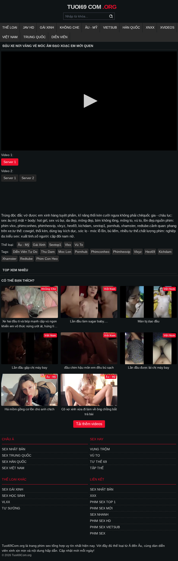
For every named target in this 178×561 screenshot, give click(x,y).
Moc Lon (64, 252)
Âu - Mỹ (91, 27)
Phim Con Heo (47, 258)
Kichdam (165, 252)
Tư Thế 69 (98, 462)
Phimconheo (100, 252)
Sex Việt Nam (13, 468)
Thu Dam (48, 252)
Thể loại (9, 27)
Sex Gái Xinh (12, 489)
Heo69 (150, 252)
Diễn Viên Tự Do (25, 252)
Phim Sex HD (100, 521)
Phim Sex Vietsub (105, 527)
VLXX (6, 502)
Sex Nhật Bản (13, 449)
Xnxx (150, 27)
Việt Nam (10, 37)
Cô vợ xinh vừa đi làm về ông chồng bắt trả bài (89, 411)
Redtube (26, 258)
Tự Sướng (11, 508)
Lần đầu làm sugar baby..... (89, 321)
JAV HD (28, 27)
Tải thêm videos (89, 424)
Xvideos (167, 27)
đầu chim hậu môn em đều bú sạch (89, 367)
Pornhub (81, 252)
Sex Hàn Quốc (14, 462)
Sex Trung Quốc (16, 455)
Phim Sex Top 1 (103, 502)
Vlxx (68, 245)
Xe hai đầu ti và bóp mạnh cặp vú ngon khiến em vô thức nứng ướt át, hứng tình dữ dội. (29, 324)
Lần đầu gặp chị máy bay (29, 367)
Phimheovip (121, 252)
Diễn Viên (59, 37)
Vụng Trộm (100, 449)
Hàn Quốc (131, 27)
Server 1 (9, 162)
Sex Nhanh (99, 514)
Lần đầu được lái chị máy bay (148, 367)
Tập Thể (97, 468)
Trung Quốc (34, 37)
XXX (93, 496)
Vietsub (110, 27)
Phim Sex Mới (101, 508)
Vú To (79, 245)
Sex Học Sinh (13, 496)
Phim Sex (97, 533)
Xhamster (9, 258)
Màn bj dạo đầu (148, 321)
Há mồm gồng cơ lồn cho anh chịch (29, 409)
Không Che (69, 27)
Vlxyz (138, 252)
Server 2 (28, 178)
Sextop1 (55, 245)
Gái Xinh (47, 27)
